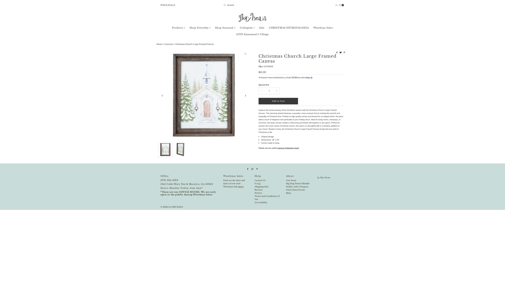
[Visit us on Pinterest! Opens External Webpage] (257, 169)
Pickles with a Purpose (297, 186)
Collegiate (247, 27)
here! (241, 186)
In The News (323, 177)
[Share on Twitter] (340, 52)
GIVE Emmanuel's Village (252, 34)
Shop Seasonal (224, 27)
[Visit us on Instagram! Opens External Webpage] (252, 169)
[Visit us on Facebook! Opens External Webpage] (247, 169)
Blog (288, 193)
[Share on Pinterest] (344, 52)
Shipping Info (261, 186)
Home (159, 44)
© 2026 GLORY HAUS (171, 207)
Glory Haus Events (295, 190)
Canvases (168, 44)
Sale (261, 27)
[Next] (245, 95)
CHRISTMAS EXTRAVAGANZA (289, 27)
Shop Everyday (199, 27)
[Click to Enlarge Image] (245, 54)
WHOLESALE (167, 5)
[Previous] (162, 95)
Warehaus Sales (323, 27)
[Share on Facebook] (337, 52)
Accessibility (261, 202)
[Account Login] (336, 5)
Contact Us (260, 180)
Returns (259, 190)
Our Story (291, 180)
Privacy (258, 193)
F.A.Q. (258, 183)
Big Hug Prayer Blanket (298, 183)
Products (178, 27)
